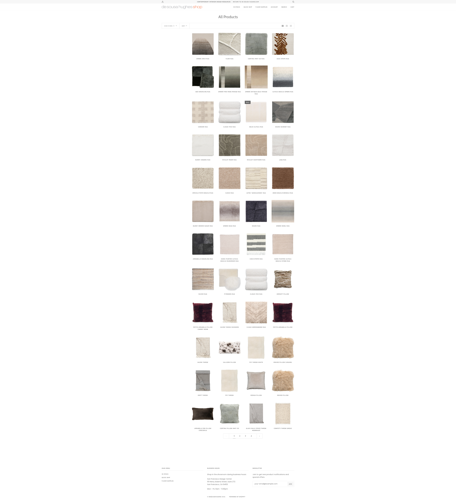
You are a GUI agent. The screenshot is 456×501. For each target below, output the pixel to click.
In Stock (165, 474)
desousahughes (215, 497)
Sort (183, 26)
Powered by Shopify (237, 497)
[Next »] (259, 436)
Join (290, 484)
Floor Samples (167, 481)
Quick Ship (166, 477)
